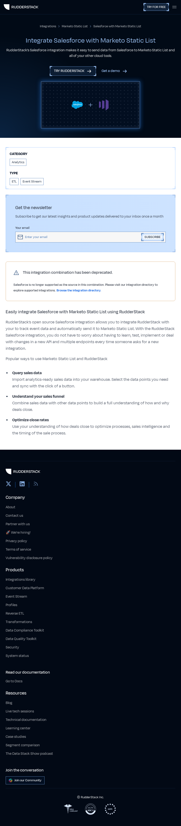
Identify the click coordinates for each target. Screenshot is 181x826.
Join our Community (27, 780)
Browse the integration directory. (79, 290)
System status (17, 655)
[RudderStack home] (21, 7)
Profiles (11, 605)
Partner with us (18, 524)
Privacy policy (16, 541)
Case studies (16, 736)
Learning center (18, 728)
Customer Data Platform (25, 588)
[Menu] (174, 7)
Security (12, 647)
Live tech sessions (20, 711)
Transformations (19, 622)
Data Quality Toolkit (21, 638)
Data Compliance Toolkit (25, 630)
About (10, 507)
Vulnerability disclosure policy (29, 558)
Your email (22, 228)
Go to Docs (14, 681)
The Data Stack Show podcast (29, 753)
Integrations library (20, 579)
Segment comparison (23, 745)
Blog (9, 702)
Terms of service (18, 549)
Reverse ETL (15, 613)
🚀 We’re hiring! (18, 532)
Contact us (14, 515)
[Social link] (8, 484)
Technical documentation (26, 719)
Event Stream (16, 596)
